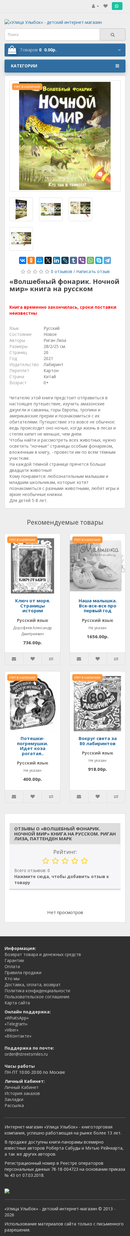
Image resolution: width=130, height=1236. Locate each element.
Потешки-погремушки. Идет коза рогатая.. (32, 745)
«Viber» (11, 1030)
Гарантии (14, 960)
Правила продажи (23, 972)
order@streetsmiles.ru (26, 1054)
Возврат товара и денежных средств (43, 954)
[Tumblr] (73, 260)
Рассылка (14, 1105)
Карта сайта (17, 1003)
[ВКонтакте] (22, 260)
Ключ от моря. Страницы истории (32, 605)
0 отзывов (61, 271)
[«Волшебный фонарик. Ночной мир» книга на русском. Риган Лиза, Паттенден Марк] (65, 136)
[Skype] (98, 260)
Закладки (14, 1099)
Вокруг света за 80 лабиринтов (98, 740)
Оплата (12, 966)
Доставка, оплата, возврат (33, 984)
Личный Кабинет (22, 1087)
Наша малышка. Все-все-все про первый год (98, 605)
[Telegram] (107, 260)
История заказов (22, 1093)
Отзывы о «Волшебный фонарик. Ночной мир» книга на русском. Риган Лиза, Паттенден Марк (65, 834)
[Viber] (82, 260)
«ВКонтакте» (18, 1036)
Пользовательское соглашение (37, 996)
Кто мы (12, 978)
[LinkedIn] (56, 260)
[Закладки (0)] (105, 6)
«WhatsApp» (17, 1018)
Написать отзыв (93, 271)
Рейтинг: (65, 852)
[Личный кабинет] (95, 6)
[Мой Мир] (39, 260)
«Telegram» (16, 1024)
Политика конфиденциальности (37, 990)
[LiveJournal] (65, 260)
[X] (48, 260)
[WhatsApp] (90, 260)
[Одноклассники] (31, 260)
